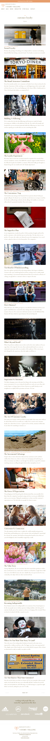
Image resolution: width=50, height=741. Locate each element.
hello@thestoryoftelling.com (25, 734)
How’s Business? (10, 305)
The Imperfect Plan (11, 230)
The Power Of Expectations (14, 491)
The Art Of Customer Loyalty (15, 417)
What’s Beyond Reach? (12, 342)
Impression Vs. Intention (13, 379)
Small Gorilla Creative (25, 737)
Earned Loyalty (9, 48)
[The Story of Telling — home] (10, 5)
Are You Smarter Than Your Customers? (19, 678)
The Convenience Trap (12, 193)
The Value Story (10, 566)
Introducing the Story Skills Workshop (25, 1)
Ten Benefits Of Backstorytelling (16, 268)
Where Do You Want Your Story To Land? (19, 640)
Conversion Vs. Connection (14, 528)
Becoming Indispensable (13, 603)
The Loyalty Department (13, 156)
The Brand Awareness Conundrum (17, 81)
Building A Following (12, 118)
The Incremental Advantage (14, 454)
